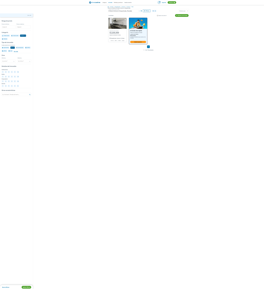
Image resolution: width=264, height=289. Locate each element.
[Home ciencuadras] (95, 2)
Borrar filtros (5, 287)
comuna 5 (123, 6)
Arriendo (110, 2)
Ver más (16, 51)
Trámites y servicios (118, 2)
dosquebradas (117, 6)
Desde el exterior (128, 2)
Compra (104, 2)
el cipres (128, 6)
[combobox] (183, 11)
